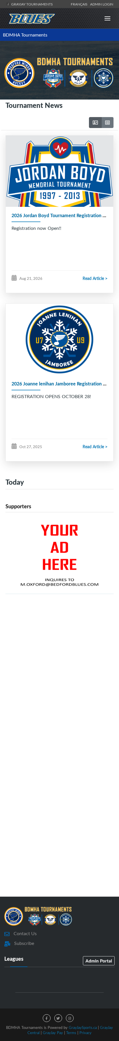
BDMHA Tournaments (25, 35)
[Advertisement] (59, 669)
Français (80, 4)
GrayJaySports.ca (83, 1027)
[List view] (107, 122)
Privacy (85, 1032)
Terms (71, 1032)
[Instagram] (69, 1018)
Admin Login (101, 4)
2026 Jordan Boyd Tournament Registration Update (65, 215)
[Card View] (95, 122)
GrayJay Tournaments (31, 4)
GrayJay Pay (53, 1032)
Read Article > (95, 278)
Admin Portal (98, 961)
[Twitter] (58, 1018)
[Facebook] (46, 1018)
